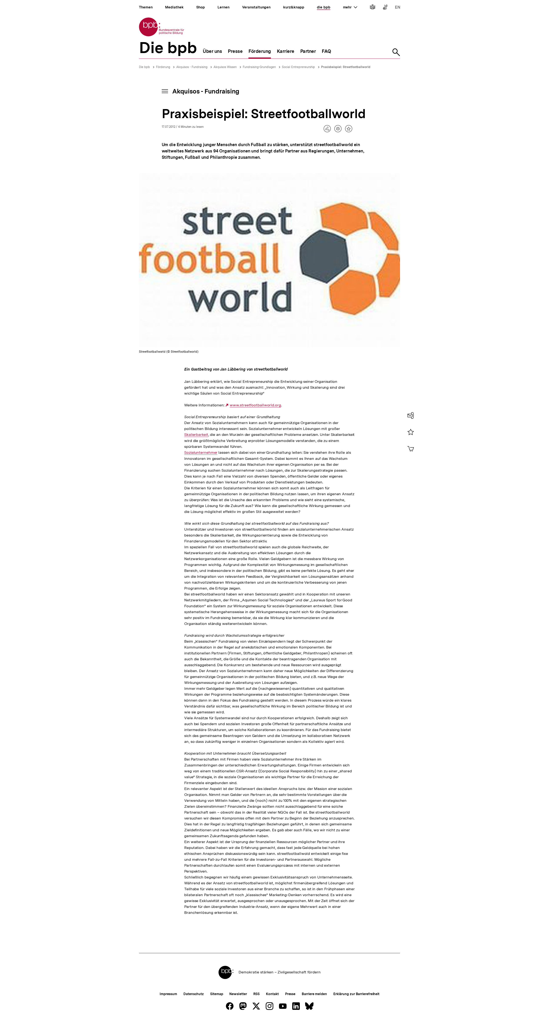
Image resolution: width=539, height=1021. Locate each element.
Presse (290, 994)
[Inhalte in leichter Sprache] (372, 8)
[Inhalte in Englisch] (397, 8)
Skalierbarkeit (196, 434)
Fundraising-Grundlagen (259, 67)
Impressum (168, 994)
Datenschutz (193, 994)
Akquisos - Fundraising (191, 67)
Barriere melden (314, 994)
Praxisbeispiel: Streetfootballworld (345, 67)
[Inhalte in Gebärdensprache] (385, 8)
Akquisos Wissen (225, 67)
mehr (350, 7)
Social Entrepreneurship (298, 67)
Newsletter (238, 994)
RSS (256, 994)
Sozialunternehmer (200, 452)
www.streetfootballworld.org (255, 405)
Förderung (163, 67)
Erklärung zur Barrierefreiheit (356, 994)
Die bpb (144, 67)
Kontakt (272, 994)
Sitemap (216, 994)
